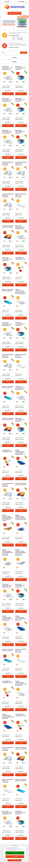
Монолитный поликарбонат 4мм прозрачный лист (20, 227)
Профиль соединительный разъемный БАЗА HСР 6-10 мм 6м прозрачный (7, 552)
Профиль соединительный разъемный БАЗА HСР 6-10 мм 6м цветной (20, 517)
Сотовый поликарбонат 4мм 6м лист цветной (8, 226)
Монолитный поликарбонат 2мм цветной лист (20, 100)
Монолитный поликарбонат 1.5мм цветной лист (20, 68)
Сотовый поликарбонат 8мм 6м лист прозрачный (8, 485)
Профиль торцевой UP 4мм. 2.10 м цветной (7, 290)
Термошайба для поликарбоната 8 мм (7, 681)
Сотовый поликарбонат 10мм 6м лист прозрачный (8, 749)
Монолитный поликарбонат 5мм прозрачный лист (7, 324)
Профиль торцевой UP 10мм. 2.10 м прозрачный (7, 781)
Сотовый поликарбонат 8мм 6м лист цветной (21, 484)
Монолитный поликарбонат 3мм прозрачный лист (7, 132)
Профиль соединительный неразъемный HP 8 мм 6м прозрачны (7, 618)
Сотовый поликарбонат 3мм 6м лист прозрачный (8, 163)
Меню (8, 1)
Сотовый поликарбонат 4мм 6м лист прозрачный (8, 195)
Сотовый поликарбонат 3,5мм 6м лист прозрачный (21, 163)
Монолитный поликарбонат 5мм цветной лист (20, 324)
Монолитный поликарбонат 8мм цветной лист (20, 585)
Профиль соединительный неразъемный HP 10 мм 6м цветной (8, 716)
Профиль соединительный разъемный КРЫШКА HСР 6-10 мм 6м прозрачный (20, 552)
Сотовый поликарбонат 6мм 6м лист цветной (8, 419)
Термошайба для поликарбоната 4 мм (20, 258)
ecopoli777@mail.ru (14, 845)
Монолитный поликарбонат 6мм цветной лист (20, 420)
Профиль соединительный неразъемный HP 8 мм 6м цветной (20, 618)
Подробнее (7, 90)
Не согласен (15, 856)
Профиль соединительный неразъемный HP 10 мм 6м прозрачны (21, 683)
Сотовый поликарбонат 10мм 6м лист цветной (21, 748)
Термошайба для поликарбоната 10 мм (20, 715)
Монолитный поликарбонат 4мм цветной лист (7, 259)
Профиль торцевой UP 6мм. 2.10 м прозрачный (20, 356)
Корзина (22, 1)
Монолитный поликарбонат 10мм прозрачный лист (7, 813)
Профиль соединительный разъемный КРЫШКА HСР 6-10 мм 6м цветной (7, 518)
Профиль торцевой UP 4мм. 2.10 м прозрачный (20, 195)
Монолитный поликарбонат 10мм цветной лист (20, 813)
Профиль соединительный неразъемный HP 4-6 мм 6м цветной (20, 452)
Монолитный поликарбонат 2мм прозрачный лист (7, 100)
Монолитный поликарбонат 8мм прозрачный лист (7, 585)
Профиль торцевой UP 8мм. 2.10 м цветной (7, 650)
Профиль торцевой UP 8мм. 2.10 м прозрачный (20, 651)
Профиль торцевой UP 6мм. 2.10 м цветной (7, 387)
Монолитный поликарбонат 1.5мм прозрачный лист (7, 68)
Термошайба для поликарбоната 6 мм (7, 450)
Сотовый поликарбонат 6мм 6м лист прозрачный (8, 356)
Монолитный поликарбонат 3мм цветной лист (20, 132)
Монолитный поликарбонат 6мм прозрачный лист (20, 388)
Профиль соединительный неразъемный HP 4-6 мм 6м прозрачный (20, 291)
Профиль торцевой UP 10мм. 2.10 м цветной (20, 780)
